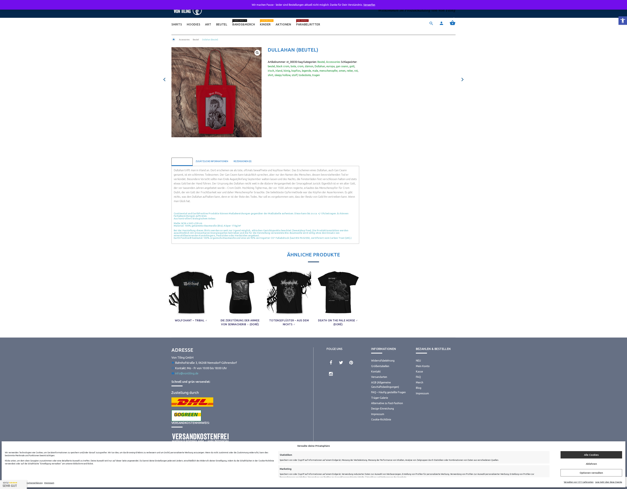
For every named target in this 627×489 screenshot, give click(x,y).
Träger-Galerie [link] (379, 397)
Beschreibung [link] (182, 161)
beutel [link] (271, 66)
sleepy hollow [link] (282, 75)
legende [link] (306, 70)
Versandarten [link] (379, 376)
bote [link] (293, 66)
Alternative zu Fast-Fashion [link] (387, 403)
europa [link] (330, 66)
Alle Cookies (591, 454)
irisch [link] (271, 70)
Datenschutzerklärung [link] (32, 483)
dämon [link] (309, 66)
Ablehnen (591, 463)
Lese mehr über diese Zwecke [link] (608, 482)
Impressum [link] (49, 483)
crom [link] (300, 66)
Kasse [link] (419, 371)
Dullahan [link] (320, 66)
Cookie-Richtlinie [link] (381, 419)
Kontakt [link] (376, 371)
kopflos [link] (296, 70)
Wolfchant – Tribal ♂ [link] (191, 320)
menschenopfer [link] (328, 70)
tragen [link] (316, 75)
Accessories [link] (184, 40)
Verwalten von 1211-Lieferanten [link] (579, 482)
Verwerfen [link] (369, 4)
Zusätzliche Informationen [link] (212, 161)
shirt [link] (270, 75)
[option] (191, 297)
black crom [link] (282, 66)
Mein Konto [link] (423, 366)
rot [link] (356, 70)
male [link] (315, 70)
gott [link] (351, 66)
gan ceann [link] (342, 66)
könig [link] (287, 70)
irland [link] (278, 70)
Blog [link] (418, 387)
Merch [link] (419, 382)
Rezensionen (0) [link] (242, 161)
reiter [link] (350, 70)
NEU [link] (418, 360)
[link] (623, 20)
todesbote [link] (305, 75)
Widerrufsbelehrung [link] (382, 360)
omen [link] (342, 70)
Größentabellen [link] (380, 366)
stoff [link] (294, 75)
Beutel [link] (196, 40)
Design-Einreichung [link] (382, 408)
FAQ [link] (418, 376)
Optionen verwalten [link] (591, 472)
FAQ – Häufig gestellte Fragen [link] (388, 392)
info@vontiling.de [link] (186, 373)
